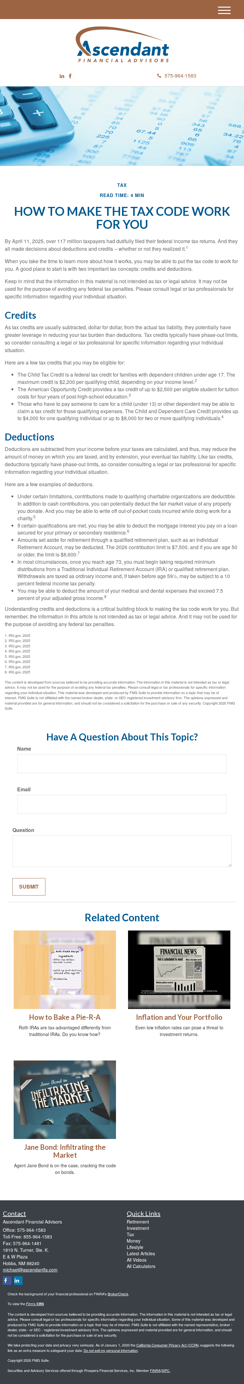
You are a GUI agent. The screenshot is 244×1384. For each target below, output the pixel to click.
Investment (138, 1228)
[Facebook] (70, 76)
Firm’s (31, 1303)
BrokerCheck (118, 1293)
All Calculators (141, 1266)
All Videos (136, 1260)
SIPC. (165, 1370)
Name (24, 748)
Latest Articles (141, 1253)
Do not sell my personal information (111, 1350)
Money (133, 1240)
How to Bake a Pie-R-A (65, 1017)
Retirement (138, 1221)
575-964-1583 (180, 75)
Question (23, 830)
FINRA (155, 1370)
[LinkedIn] (62, 76)
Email (23, 789)
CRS (40, 1303)
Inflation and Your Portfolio (179, 1017)
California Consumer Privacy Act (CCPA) (167, 1344)
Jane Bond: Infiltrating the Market (65, 1151)
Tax (130, 1234)
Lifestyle (135, 1247)
